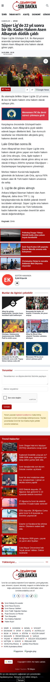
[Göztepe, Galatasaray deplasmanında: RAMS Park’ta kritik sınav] (13, 326)
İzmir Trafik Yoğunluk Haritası (16, 611)
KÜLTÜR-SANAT (38, 633)
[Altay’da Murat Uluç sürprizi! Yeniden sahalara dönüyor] (37, 326)
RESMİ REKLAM (22, 636)
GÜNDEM (16, 628)
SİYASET (37, 628)
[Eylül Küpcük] (7, 280)
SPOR (15, 21)
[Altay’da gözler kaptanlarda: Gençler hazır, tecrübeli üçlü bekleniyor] (13, 303)
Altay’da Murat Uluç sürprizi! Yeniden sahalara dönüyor (36, 336)
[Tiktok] (31, 596)
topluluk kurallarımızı (24, 415)
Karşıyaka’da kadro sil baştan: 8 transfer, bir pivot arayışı (37, 313)
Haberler (6, 21)
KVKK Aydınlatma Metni (13, 647)
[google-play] (30, 652)
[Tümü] (47, 562)
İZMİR (4, 14)
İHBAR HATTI (14, 14)
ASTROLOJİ (39, 631)
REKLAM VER (30, 641)
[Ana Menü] (3, 6)
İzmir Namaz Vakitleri (13, 608)
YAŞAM (7, 639)
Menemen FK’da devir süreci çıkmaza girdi (34, 358)
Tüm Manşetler (10, 616)
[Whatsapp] (36, 596)
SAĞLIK (36, 636)
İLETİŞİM (7, 641)
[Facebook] (14, 596)
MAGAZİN (8, 636)
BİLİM (6, 633)
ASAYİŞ (26, 14)
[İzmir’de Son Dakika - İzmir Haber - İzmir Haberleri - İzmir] (25, 6)
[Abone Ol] (42, 90)
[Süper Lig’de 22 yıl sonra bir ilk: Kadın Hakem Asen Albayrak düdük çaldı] (25, 71)
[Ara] (47, 5)
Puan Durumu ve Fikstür (14, 614)
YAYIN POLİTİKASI (11, 644)
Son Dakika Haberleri (13, 619)
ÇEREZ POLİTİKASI (30, 644)
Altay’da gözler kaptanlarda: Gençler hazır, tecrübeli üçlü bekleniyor (12, 313)
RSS (10, 662)
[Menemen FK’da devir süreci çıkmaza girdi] (37, 349)
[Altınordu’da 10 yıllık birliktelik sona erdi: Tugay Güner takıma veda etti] (13, 349)
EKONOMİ (36, 14)
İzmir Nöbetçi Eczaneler (14, 603)
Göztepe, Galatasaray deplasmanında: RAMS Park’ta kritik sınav (11, 336)
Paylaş (7, 89)
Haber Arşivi (9, 622)
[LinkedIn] (27, 596)
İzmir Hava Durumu (12, 606)
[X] (18, 596)
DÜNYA (15, 633)
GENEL (27, 628)
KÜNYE (18, 641)
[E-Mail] (17, 283)
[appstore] (18, 652)
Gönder (7, 407)
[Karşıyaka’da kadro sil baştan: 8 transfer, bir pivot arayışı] (37, 303)
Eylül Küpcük (21, 278)
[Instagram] (23, 596)
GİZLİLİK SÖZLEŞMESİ (37, 639)
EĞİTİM (25, 633)
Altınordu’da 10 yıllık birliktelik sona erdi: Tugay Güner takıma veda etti (12, 359)
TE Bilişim (31, 669)
